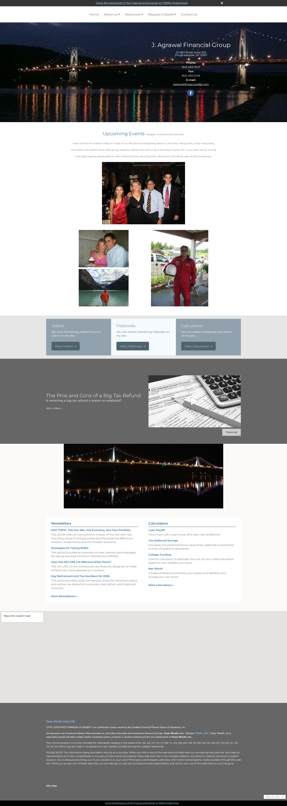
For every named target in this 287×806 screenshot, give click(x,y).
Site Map (51, 785)
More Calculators (161, 585)
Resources (133, 14)
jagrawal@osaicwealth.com (191, 84)
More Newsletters (64, 596)
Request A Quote (161, 14)
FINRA (198, 733)
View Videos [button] (64, 346)
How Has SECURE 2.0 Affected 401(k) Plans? (81, 562)
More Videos (54, 408)
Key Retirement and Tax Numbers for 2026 (80, 576)
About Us (111, 14)
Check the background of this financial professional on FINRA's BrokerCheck (142, 3)
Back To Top (273, 797)
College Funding (159, 554)
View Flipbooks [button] (131, 346)
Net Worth (155, 568)
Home (94, 14)
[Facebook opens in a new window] (190, 93)
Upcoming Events (124, 133)
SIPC (206, 733)
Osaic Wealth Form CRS (60, 721)
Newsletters (61, 523)
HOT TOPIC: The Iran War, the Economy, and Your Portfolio (91, 530)
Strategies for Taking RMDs (69, 548)
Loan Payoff (156, 530)
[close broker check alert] (222, 3)
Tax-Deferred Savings (163, 540)
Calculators (158, 523)
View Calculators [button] (197, 346)
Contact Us (189, 14)
